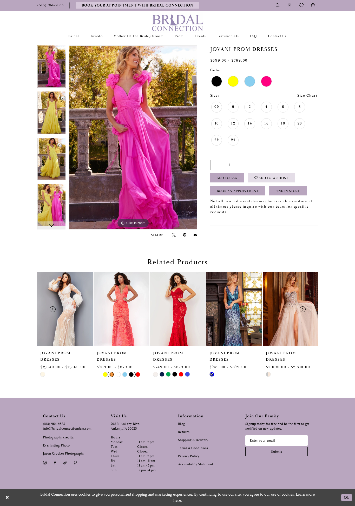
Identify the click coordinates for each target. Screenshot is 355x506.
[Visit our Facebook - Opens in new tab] (55, 462)
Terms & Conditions (193, 448)
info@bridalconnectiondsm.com (67, 428)
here (177, 500)
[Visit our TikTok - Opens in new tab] (65, 462)
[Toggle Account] (289, 5)
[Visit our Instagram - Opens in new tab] (45, 462)
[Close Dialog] (7, 497)
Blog (181, 424)
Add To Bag (227, 178)
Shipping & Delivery (193, 440)
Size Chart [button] (307, 95)
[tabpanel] (51, 68)
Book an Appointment (238, 191)
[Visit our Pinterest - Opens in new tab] (75, 462)
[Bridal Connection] (177, 22)
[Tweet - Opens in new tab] (174, 235)
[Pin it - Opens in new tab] (184, 235)
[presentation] (65, 309)
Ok (346, 497)
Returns (183, 432)
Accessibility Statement (195, 464)
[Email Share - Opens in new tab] (195, 235)
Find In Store (287, 191)
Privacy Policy (188, 456)
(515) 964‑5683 (54, 424)
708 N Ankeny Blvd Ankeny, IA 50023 (125, 426)
